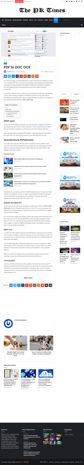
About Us (51, 462)
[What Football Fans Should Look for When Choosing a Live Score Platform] (75, 228)
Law (35, 20)
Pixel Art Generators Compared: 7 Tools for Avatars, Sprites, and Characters (43, 1)
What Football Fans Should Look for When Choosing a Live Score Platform (75, 236)
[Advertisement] (28, 302)
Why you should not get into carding (74, 101)
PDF (49, 264)
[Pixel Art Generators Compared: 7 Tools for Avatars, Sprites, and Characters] (64, 228)
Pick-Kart (26, 462)
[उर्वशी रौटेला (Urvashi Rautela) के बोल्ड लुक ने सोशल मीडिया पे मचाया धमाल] (64, 127)
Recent (76, 94)
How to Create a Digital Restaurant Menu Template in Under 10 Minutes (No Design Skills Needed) (11, 382)
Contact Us (58, 462)
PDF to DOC (28, 278)
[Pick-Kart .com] (42, 10)
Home (6, 60)
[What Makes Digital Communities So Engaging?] (8, 161)
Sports (51, 20)
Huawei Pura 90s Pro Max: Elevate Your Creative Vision (30, 166)
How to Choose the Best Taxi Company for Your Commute (74, 110)
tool (14, 221)
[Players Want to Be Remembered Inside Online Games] (75, 250)
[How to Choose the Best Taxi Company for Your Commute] (64, 110)
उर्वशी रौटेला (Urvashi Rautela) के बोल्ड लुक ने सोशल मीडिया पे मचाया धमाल (75, 129)
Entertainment (17, 20)
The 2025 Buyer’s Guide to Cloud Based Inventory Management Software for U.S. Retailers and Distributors (28, 383)
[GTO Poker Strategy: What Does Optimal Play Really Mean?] (64, 250)
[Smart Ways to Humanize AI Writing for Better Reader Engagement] (8, 176)
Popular (64, 94)
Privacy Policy (64, 462)
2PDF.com (8, 109)
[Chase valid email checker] (64, 120)
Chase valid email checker (74, 118)
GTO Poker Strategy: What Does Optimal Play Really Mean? (64, 258)
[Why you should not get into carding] (64, 102)
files (14, 272)
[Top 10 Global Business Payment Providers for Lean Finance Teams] (59, 439)
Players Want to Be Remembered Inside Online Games (75, 258)
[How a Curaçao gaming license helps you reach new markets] (46, 435)
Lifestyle (40, 20)
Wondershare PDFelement (13, 111)
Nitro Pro (10, 114)
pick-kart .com (78, 462)
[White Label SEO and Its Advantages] (64, 140)
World (4, 25)
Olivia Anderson (10, 71)
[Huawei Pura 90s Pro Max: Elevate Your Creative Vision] (8, 168)
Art (3, 20)
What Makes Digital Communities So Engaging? (28, 159)
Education (8, 20)
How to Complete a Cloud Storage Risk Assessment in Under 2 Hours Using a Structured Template (45, 382)
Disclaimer (71, 462)
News (46, 20)
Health (31, 20)
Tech (55, 20)
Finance (25, 20)
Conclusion (11, 116)
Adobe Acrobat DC (12, 113)
